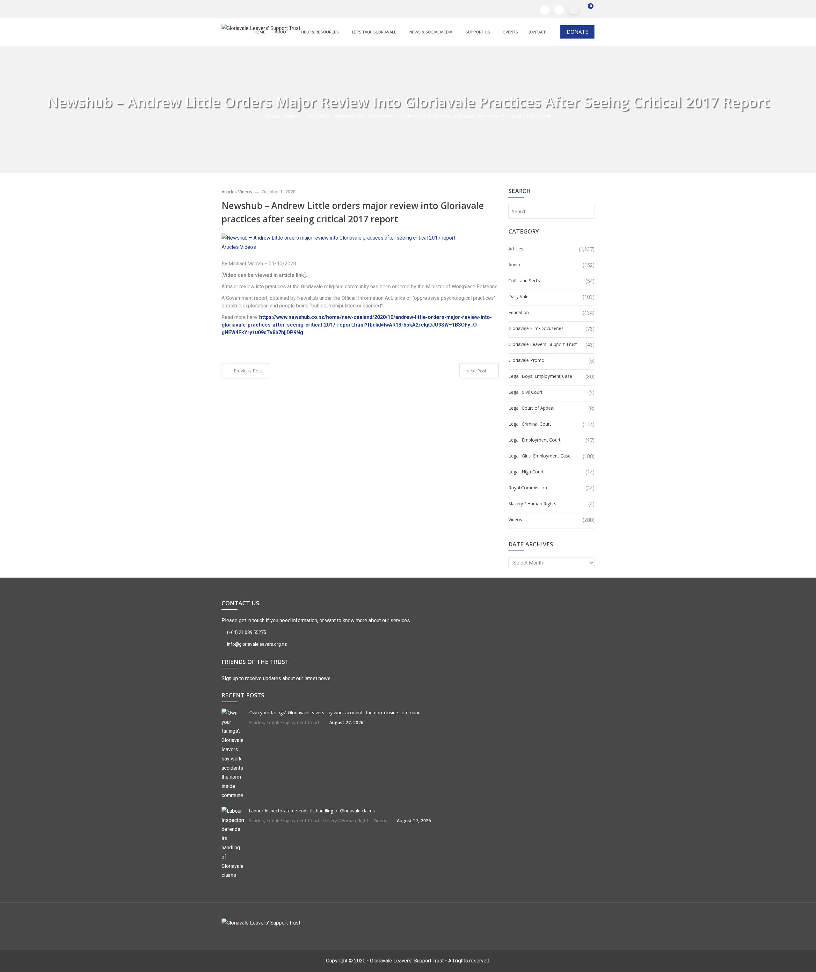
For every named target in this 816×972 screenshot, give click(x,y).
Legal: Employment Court (534, 440)
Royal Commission (527, 488)
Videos (245, 192)
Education (518, 312)
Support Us (477, 32)
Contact (537, 32)
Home (273, 115)
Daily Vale (518, 296)
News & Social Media (430, 32)
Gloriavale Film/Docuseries (536, 328)
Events (510, 32)
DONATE (577, 31)
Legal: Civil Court (525, 392)
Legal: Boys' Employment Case (540, 376)
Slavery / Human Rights (532, 503)
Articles (293, 115)
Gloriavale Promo (526, 360)
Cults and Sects (524, 280)
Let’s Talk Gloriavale (374, 32)
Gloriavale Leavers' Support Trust (542, 344)
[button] (586, 9)
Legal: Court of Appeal (531, 408)
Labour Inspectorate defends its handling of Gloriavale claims (312, 811)
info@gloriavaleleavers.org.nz (256, 644)
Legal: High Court (526, 472)
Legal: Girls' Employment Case (539, 456)
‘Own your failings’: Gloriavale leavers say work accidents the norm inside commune (334, 712)
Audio (514, 265)
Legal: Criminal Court (529, 424)
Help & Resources (320, 32)
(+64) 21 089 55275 (246, 632)
